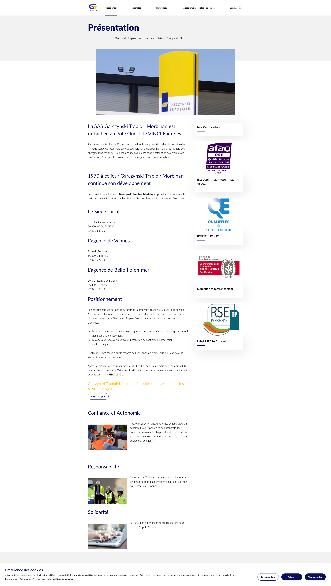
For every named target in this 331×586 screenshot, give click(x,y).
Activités (137, 7)
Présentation (111, 7)
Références (161, 7)
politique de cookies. (62, 578)
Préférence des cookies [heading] (24, 570)
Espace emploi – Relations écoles (198, 7)
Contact (233, 7)
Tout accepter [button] (315, 577)
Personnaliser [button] (268, 577)
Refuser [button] (292, 577)
